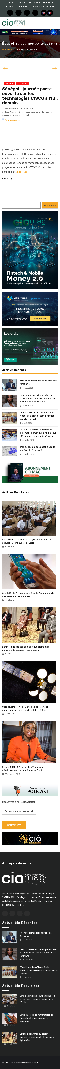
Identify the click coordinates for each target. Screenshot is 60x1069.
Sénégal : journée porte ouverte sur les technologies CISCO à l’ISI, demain (30, 96)
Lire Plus (22, 171)
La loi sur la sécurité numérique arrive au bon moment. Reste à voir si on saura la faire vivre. (38, 398)
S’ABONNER (9, 2)
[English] (44, 13)
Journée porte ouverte (11, 115)
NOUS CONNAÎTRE (33, 2)
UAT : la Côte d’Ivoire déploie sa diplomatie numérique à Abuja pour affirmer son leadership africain (38, 432)
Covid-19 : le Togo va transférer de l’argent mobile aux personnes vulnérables (28, 595)
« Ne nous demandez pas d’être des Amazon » (38, 382)
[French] (50, 13)
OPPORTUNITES (47, 2)
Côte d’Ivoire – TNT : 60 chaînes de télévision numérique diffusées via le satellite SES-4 (25, 708)
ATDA (52, 6)
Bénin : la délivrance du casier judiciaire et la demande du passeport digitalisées (25, 648)
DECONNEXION (20, 2)
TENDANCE (22, 83)
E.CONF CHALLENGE (40, 6)
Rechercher (50, 205)
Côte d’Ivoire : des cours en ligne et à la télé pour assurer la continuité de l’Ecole (27, 541)
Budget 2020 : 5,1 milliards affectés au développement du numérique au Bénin (22, 769)
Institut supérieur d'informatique (38, 112)
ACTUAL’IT (9, 83)
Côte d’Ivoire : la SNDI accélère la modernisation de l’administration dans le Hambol (37, 415)
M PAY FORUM (8, 6)
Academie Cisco (17, 112)
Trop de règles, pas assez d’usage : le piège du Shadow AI (38, 448)
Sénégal (25, 115)
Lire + (5, 178)
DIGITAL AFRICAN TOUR (23, 6)
